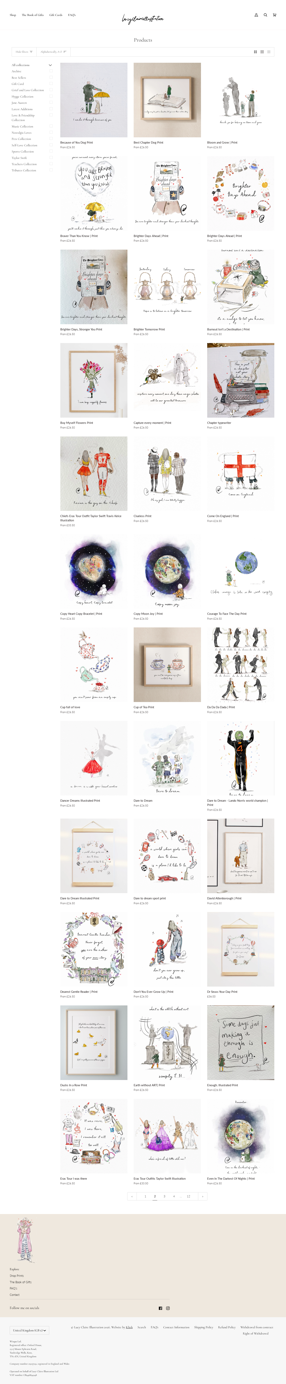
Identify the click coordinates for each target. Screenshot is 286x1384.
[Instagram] (168, 1308)
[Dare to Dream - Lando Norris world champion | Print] (240, 758)
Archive (16, 71)
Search (142, 1327)
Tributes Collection (24, 170)
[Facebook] (160, 1308)
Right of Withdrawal (255, 1333)
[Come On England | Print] (240, 473)
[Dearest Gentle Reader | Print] (93, 949)
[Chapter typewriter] (240, 380)
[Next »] (203, 1196)
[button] (14, 15)
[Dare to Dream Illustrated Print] (93, 856)
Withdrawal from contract (256, 1327)
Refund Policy (227, 1327)
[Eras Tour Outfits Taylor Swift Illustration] (167, 1136)
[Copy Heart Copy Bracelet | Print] (93, 571)
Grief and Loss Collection (28, 90)
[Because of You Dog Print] (93, 100)
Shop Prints (17, 1275)
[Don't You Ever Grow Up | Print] (167, 949)
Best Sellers (19, 78)
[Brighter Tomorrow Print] (167, 287)
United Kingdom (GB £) (28, 1330)
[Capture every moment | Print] (167, 380)
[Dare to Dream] (167, 758)
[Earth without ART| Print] (167, 1042)
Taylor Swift (19, 158)
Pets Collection (21, 139)
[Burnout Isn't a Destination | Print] (240, 287)
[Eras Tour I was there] (93, 1136)
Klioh (129, 1327)
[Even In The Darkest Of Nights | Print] (240, 1136)
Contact (14, 1294)
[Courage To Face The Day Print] (240, 571)
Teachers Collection (24, 164)
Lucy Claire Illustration (88, 1327)
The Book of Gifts (21, 1282)
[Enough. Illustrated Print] (240, 1042)
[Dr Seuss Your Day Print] (240, 949)
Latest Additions (22, 109)
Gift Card (18, 84)
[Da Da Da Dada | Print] (240, 664)
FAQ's (13, 1288)
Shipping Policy (203, 1327)
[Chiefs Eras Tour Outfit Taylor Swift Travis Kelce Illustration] (93, 473)
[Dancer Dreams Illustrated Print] (93, 758)
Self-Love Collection (24, 145)
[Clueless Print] (167, 473)
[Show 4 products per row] (270, 51)
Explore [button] (14, 1269)
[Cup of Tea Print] (167, 664)
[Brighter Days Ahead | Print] (167, 193)
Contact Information (176, 1327)
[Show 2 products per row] (255, 51)
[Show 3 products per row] (262, 51)
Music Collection (22, 126)
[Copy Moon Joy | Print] (167, 571)
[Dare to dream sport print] (167, 856)
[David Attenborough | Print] (240, 856)
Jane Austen (19, 103)
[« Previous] (132, 1196)
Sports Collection (23, 151)
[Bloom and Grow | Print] (240, 100)
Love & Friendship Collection (23, 117)
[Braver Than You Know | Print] (93, 193)
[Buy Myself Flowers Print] (93, 380)
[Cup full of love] (93, 664)
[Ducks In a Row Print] (93, 1042)
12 (188, 1196)
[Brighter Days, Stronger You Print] (93, 287)
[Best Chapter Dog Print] (167, 100)
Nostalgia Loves (22, 133)
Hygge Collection (22, 96)
